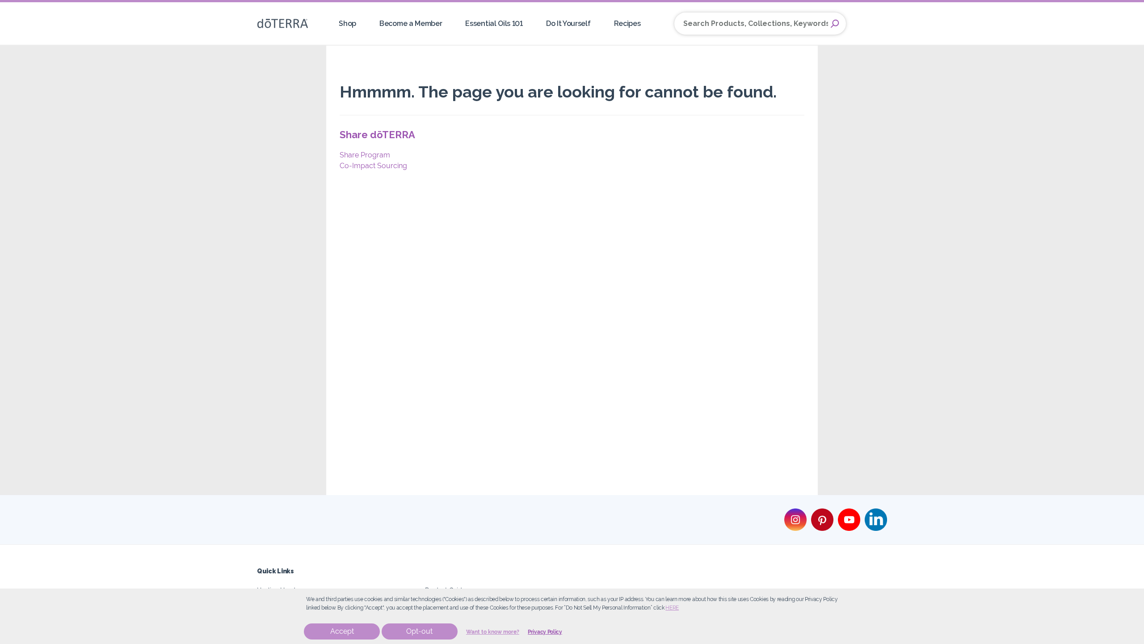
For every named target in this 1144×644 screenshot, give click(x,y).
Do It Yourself (568, 23)
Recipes (627, 23)
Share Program (365, 155)
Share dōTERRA (377, 134)
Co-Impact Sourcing (373, 165)
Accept (342, 631)
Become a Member (410, 23)
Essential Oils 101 (493, 23)
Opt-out (419, 631)
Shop (347, 23)
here (672, 608)
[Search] (835, 24)
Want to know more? (492, 632)
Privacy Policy (545, 632)
